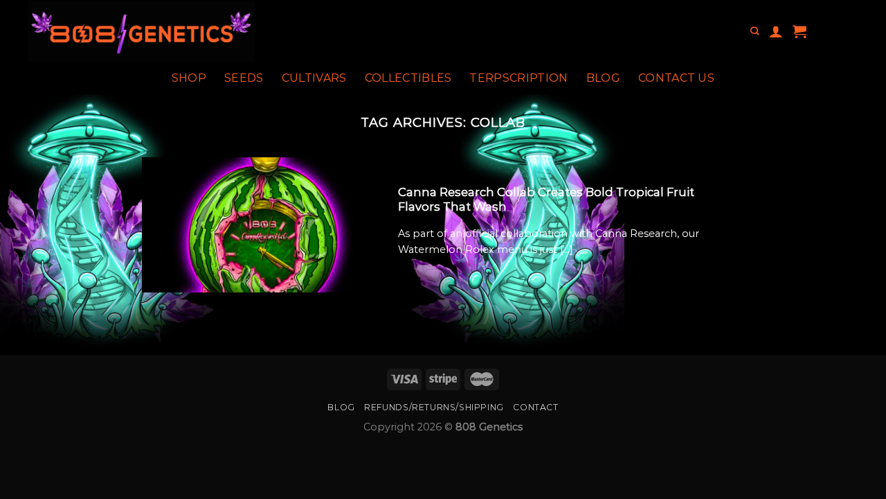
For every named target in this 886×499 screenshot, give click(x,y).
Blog (603, 78)
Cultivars (314, 78)
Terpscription (518, 78)
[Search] (754, 31)
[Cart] (799, 31)
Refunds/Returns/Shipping (434, 407)
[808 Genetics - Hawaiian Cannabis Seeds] (193, 31)
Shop (189, 78)
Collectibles (408, 78)
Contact (535, 407)
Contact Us (676, 78)
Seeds (244, 78)
